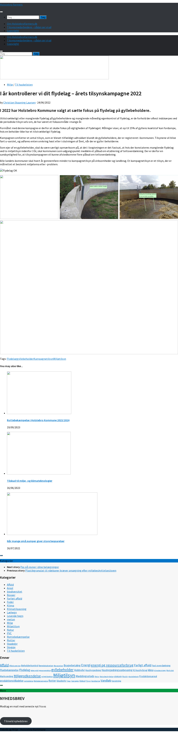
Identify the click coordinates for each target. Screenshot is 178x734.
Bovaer (11, 595)
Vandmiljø (116, 681)
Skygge (11, 647)
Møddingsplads (85, 676)
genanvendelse (45, 670)
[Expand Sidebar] (1, 555)
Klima (10, 605)
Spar (69, 681)
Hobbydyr (79, 670)
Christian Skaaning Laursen (19, 102)
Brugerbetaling (72, 665)
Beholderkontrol (29, 665)
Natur (10, 630)
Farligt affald (14, 598)
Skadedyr (12, 643)
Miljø (10, 84)
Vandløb (106, 681)
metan (11, 619)
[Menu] (1, 11)
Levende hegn (15, 616)
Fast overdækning (161, 665)
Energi (85, 665)
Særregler (75, 681)
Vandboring (95, 681)
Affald (10, 584)
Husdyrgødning (93, 670)
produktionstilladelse (11, 680)
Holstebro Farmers (11, 4)
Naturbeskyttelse (107, 676)
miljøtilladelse (47, 676)
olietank (118, 676)
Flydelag (12, 358)
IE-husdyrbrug (140, 670)
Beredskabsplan (46, 665)
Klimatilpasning (16, 609)
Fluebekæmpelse (9, 670)
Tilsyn (88, 681)
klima (150, 670)
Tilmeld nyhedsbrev (15, 721)
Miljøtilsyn (59, 358)
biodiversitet (14, 591)
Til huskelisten (24, 84)
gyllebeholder (25, 358)
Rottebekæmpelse (18, 636)
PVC (9, 633)
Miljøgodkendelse (27, 676)
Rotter (11, 640)
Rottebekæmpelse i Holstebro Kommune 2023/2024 (38, 420)
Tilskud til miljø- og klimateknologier (29, 480)
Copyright (13, 30)
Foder (10, 602)
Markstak (170, 670)
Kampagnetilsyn (43, 358)
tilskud (82, 681)
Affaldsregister (15, 666)
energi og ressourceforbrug (112, 665)
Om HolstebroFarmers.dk (22, 23)
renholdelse (28, 681)
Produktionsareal (148, 676)
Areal (10, 588)
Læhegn (12, 612)
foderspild (35, 670)
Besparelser (58, 666)
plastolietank (133, 676)
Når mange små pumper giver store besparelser (35, 541)
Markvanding (6, 676)
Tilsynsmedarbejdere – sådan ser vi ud (29, 27)
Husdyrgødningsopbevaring (117, 670)
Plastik (125, 676)
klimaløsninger (160, 670)
